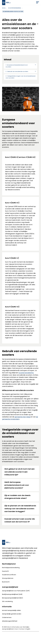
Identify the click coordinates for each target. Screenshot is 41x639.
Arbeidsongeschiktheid (9, 621)
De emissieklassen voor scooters (13, 11)
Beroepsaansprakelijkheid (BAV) (12, 598)
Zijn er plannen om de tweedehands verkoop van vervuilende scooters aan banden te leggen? (20, 508)
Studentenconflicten (9, 575)
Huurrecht (5, 571)
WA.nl (4, 8)
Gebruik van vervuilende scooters (17, 71)
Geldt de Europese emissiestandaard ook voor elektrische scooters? (16, 485)
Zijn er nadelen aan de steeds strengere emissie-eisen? (17, 496)
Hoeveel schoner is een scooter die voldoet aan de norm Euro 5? (19, 520)
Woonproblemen (7, 578)
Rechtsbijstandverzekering (11, 568)
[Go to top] (37, 635)
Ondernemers (6, 617)
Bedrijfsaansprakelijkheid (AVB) (12, 594)
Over (16, 629)
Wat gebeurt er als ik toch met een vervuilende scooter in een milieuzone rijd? (19, 472)
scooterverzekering (14, 8)
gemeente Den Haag (22, 417)
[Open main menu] (37, 3)
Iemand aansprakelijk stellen (11, 610)
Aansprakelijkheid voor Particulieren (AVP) (16, 591)
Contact (22, 629)
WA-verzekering (7, 601)
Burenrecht (6, 582)
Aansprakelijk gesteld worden (11, 614)
